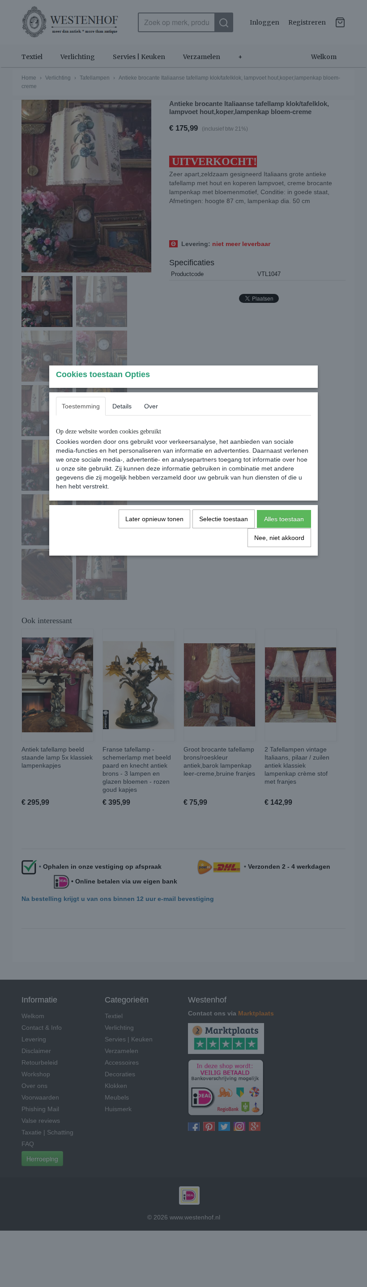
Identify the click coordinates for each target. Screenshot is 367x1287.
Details (122, 406)
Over (151, 406)
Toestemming (81, 406)
